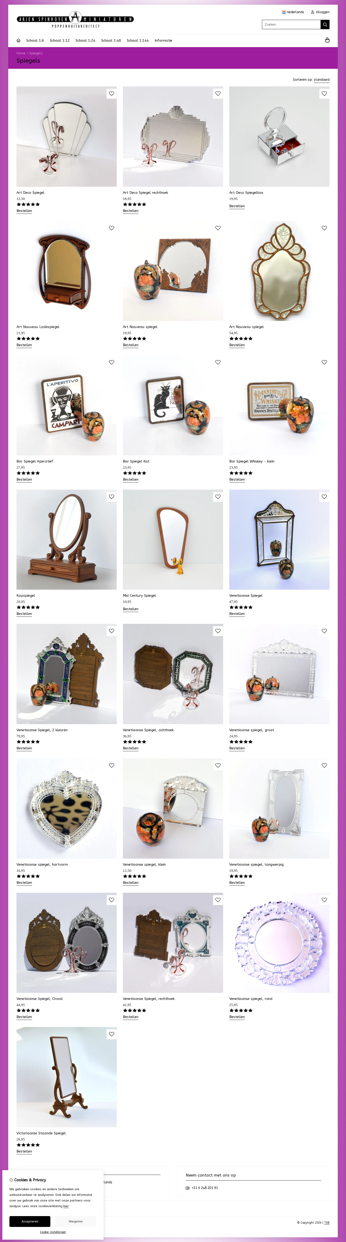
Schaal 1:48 (111, 40)
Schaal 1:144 (138, 40)
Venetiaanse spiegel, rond (251, 999)
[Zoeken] (325, 24)
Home (21, 53)
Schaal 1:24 (85, 40)
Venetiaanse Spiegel (246, 595)
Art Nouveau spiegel (140, 327)
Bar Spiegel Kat (136, 461)
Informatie (163, 40)
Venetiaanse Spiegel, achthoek (148, 730)
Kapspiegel (25, 595)
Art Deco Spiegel (30, 193)
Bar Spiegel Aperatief (34, 461)
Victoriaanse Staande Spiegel (41, 1133)
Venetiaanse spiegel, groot (251, 730)
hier (66, 1206)
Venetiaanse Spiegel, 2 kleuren (42, 730)
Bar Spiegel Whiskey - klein (251, 461)
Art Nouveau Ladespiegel (38, 327)
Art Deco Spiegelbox (246, 193)
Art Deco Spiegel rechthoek (145, 193)
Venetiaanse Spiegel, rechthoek (149, 999)
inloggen (322, 12)
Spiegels (36, 53)
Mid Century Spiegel (139, 595)
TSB (327, 1222)
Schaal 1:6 (35, 40)
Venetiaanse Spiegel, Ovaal (39, 999)
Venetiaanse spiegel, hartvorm (42, 864)
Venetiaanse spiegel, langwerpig (256, 864)
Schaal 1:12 (60, 40)
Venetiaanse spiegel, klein (144, 864)
